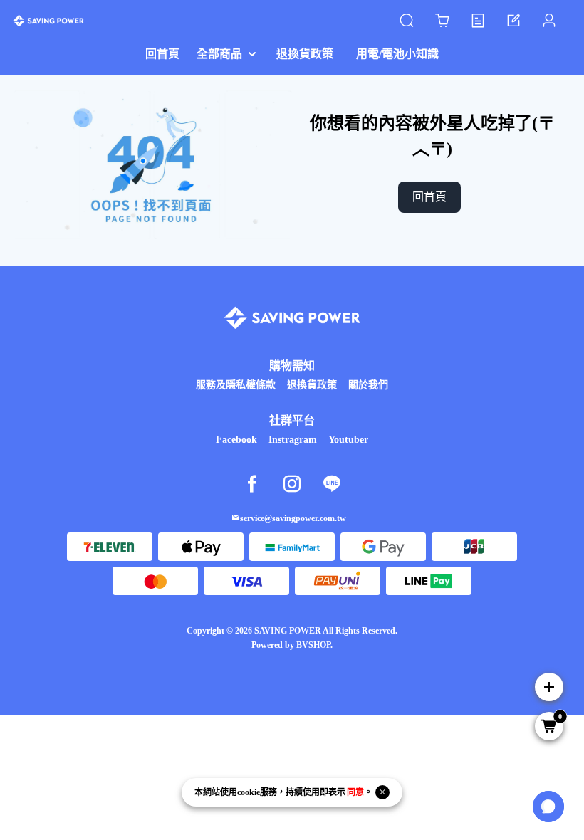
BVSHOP (313, 645)
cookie (248, 792)
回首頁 (429, 197)
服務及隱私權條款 (236, 384)
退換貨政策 (312, 384)
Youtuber (348, 439)
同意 (355, 792)
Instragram (292, 439)
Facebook (236, 439)
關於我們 (368, 384)
